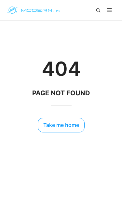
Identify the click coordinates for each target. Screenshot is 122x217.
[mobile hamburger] (109, 10)
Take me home (61, 125)
